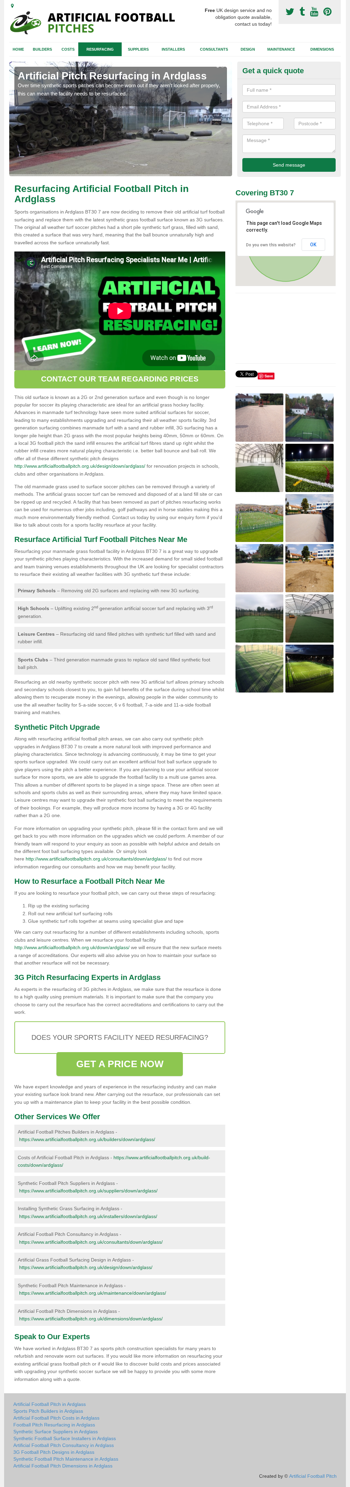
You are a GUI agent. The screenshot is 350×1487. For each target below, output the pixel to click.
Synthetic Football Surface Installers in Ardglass (64, 1438)
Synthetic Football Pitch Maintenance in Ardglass (65, 1459)
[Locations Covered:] (12, 5)
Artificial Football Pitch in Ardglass (49, 1404)
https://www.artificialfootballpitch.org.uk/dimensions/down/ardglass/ (91, 1318)
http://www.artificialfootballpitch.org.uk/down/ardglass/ (72, 947)
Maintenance (281, 49)
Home (18, 49)
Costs (68, 49)
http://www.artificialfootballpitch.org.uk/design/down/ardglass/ (79, 466)
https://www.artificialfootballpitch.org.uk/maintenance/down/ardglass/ (92, 1293)
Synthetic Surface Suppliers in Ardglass (55, 1431)
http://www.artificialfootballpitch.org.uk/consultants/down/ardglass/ (96, 859)
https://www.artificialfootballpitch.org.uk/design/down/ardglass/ (85, 1267)
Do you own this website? (271, 245)
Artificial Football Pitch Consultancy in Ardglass (63, 1445)
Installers (173, 49)
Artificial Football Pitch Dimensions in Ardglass (62, 1466)
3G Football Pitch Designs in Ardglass (53, 1452)
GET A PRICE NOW (120, 1064)
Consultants (214, 49)
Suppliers (138, 49)
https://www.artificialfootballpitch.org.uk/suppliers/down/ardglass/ (88, 1190)
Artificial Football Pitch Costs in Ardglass (56, 1418)
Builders (42, 49)
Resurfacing (100, 49)
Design (248, 49)
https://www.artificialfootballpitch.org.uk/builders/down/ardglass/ (87, 1139)
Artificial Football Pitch (313, 1476)
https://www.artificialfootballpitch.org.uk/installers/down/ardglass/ (88, 1216)
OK (313, 244)
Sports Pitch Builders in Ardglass (48, 1411)
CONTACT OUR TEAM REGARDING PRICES (120, 379)
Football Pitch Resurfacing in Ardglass (54, 1424)
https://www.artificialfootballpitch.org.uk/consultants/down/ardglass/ (91, 1242)
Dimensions (322, 49)
